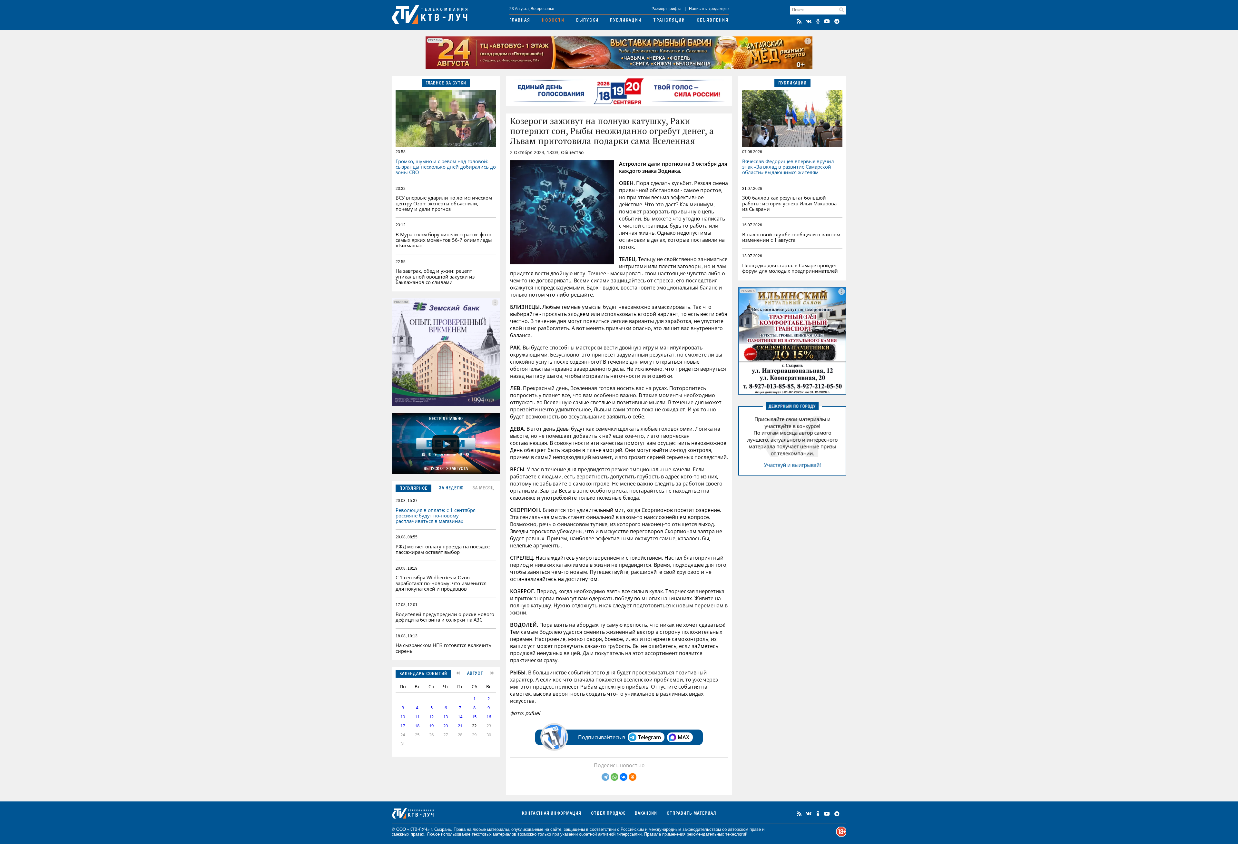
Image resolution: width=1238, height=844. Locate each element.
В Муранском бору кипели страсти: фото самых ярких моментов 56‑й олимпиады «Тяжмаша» (444, 240)
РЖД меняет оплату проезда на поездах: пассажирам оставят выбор (443, 549)
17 (402, 726)
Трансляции (669, 20)
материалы (498, 829)
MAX (683, 737)
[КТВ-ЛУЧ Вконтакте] (809, 21)
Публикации (626, 20)
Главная (519, 20)
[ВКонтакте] (623, 777)
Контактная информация (551, 813)
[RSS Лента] (799, 21)
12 (431, 717)
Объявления (713, 20)
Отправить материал (691, 813)
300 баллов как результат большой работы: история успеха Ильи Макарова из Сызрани (789, 203)
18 (417, 726)
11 (417, 717)
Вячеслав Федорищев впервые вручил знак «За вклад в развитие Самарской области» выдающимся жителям (788, 167)
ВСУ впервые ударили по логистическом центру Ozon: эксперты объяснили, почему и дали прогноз (444, 203)
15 (474, 717)
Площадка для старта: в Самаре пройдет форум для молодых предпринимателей (790, 268)
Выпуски (587, 20)
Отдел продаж (608, 813)
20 (445, 726)
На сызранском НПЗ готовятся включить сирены (443, 648)
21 (460, 726)
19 (431, 726)
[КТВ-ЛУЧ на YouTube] (827, 21)
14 (460, 717)
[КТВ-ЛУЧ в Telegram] (837, 21)
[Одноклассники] (632, 777)
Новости (553, 20)
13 (445, 717)
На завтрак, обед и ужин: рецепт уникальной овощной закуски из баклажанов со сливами (435, 276)
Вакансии (646, 813)
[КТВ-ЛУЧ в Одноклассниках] (818, 21)
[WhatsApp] (614, 777)
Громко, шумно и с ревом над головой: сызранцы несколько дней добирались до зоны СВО (446, 167)
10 (402, 717)
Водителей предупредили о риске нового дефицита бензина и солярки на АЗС (445, 617)
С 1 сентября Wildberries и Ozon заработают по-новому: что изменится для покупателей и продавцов (441, 583)
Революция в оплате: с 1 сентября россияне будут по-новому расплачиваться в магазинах (436, 516)
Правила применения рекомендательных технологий (695, 834)
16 (488, 717)
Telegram (649, 737)
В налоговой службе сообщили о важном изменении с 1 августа (791, 237)
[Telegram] (605, 777)
